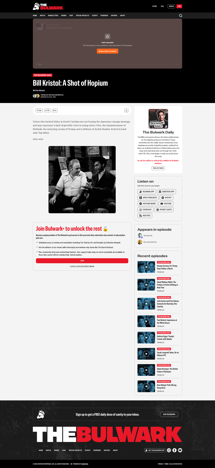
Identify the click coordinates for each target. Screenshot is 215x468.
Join (82, 260)
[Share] (126, 110)
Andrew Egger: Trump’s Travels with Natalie (165, 337)
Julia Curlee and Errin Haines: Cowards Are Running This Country (168, 304)
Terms (166, 464)
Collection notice (175, 464)
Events (95, 15)
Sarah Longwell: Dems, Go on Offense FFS (168, 354)
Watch (42, 15)
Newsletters (53, 15)
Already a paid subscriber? (82, 266)
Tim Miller (44, 95)
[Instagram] (169, 450)
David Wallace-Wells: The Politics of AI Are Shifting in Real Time (167, 285)
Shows (63, 15)
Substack (84, 464)
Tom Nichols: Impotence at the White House (167, 321)
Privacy (160, 464)
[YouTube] (180, 450)
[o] (146, 267)
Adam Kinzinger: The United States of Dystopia (167, 370)
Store (154, 6)
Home (35, 15)
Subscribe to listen (107, 51)
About (122, 15)
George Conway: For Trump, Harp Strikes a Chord (167, 267)
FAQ (162, 6)
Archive (114, 15)
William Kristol (58, 95)
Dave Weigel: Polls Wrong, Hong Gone (167, 386)
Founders (104, 15)
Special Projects (82, 15)
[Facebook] (174, 450)
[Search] (180, 15)
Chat (71, 15)
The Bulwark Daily (43, 75)
